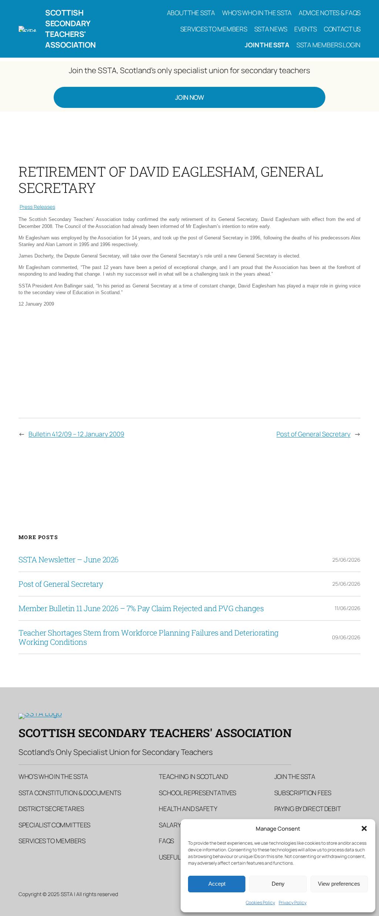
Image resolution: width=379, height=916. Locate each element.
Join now (189, 97)
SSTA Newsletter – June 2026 (68, 559)
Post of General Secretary (313, 433)
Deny (278, 884)
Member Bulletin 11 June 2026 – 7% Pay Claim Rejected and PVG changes (141, 608)
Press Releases (37, 206)
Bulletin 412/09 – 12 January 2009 (76, 433)
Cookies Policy (260, 902)
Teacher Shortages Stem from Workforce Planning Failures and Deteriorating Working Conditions (149, 637)
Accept (216, 884)
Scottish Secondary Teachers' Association (70, 28)
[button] (364, 828)
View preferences (339, 884)
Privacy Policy (292, 902)
